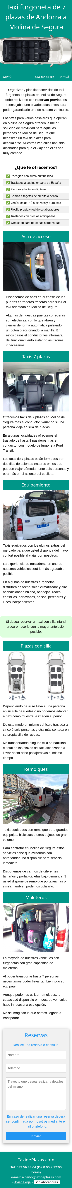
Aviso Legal (22, 1182)
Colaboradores (47, 1182)
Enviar (36, 1136)
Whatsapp (17, 222)
